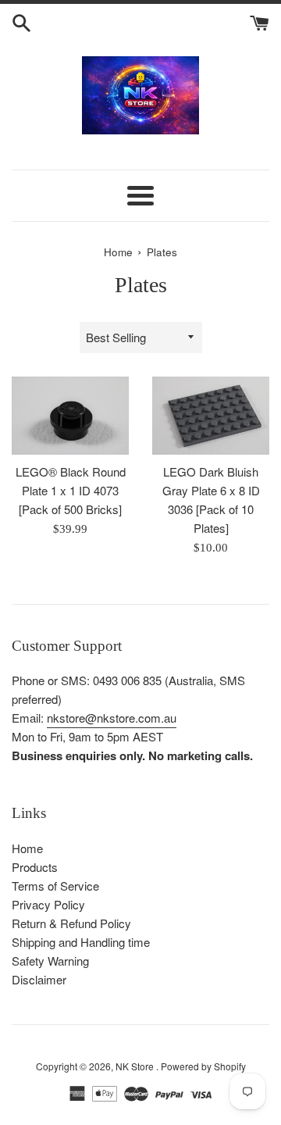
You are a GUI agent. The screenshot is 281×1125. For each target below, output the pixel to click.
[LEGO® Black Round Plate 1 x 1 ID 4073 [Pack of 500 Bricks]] (70, 416)
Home (27, 848)
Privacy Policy (48, 904)
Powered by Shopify (203, 1066)
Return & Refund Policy (71, 923)
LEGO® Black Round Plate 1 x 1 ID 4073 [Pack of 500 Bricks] (71, 490)
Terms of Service (55, 885)
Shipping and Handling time (81, 942)
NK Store (136, 1066)
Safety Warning (50, 960)
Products (35, 867)
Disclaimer (39, 979)
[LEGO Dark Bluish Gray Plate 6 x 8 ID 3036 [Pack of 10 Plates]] (210, 416)
